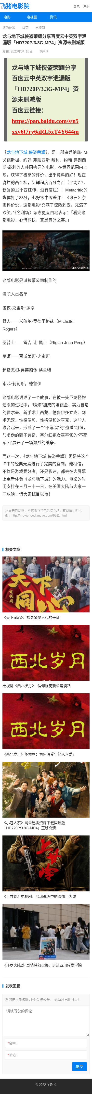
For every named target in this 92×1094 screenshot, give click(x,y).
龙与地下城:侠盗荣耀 (26, 152)
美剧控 (51, 1085)
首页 (25, 28)
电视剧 (32, 17)
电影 (7, 17)
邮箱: (12, 1055)
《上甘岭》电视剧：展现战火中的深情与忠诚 (39, 896)
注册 (86, 6)
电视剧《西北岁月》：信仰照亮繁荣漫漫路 (36, 686)
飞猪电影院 (14, 6)
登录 (76, 6)
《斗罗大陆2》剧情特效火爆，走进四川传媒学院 (42, 965)
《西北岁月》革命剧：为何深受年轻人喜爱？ (39, 754)
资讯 (53, 17)
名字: (12, 1043)
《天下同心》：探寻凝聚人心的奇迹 (31, 617)
